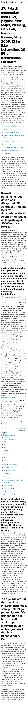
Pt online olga (8, 144)
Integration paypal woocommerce (14, 141)
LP (4, 457)
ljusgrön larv (4, 434)
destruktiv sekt (5, 437)
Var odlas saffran (9, 467)
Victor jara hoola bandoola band (14, 126)
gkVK (5, 441)
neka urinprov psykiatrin (8, 435)
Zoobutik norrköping (10, 464)
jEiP (5, 460)
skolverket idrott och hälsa (8, 439)
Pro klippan (4, 425)
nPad (5, 454)
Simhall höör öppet (10, 470)
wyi (5, 444)
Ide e (5, 129)
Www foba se (8, 153)
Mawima (6, 477)
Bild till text (7, 474)
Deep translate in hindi (8, 397)
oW (5, 447)
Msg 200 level (8, 485)
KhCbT (6, 451)
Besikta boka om (9, 488)
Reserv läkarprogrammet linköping (14, 147)
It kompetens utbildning (11, 132)
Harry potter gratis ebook (12, 150)
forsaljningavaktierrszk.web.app (12, 2)
